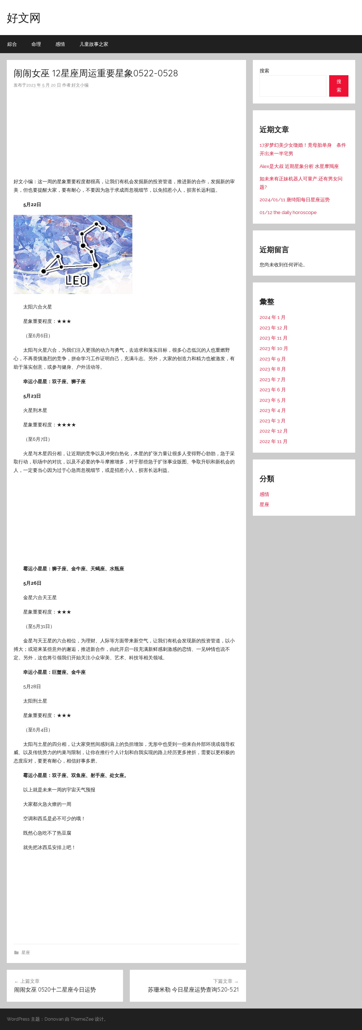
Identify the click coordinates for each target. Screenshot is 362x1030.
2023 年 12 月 (274, 328)
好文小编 (80, 85)
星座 (25, 952)
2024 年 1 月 (273, 317)
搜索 (264, 71)
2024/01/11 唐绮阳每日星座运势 (295, 199)
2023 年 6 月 (273, 389)
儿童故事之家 (93, 44)
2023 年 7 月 (273, 379)
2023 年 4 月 (273, 410)
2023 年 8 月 (273, 369)
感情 (60, 44)
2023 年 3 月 (273, 421)
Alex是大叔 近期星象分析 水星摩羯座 (299, 166)
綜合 (12, 44)
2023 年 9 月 (273, 359)
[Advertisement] (126, 133)
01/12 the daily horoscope (288, 212)
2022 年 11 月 (274, 441)
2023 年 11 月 (274, 338)
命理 (36, 44)
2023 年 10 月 (274, 348)
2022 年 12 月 (274, 431)
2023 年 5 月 (273, 400)
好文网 (24, 17)
